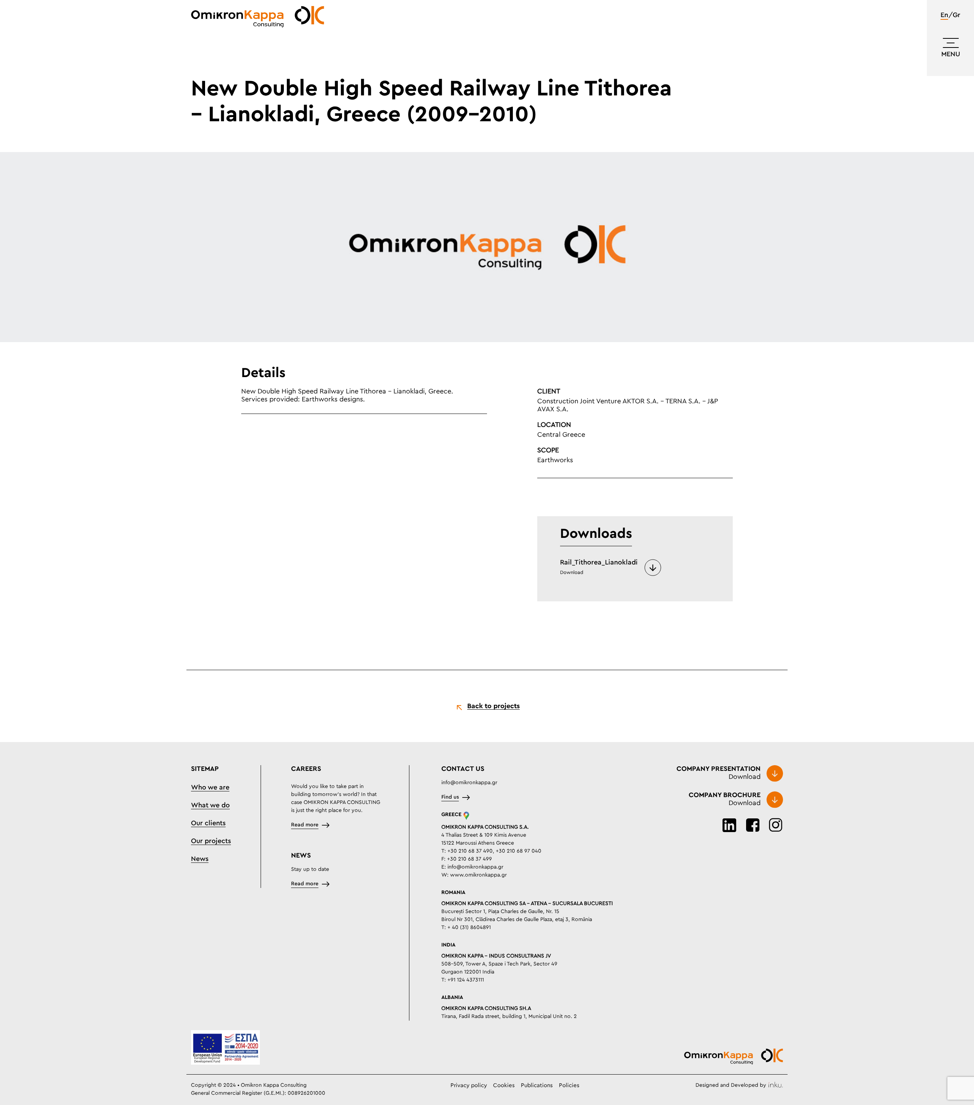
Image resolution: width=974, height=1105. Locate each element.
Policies (569, 1085)
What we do (210, 805)
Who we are (210, 787)
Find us (450, 797)
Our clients (208, 823)
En (944, 15)
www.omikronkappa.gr (478, 875)
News (199, 859)
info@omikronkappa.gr (469, 782)
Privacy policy (468, 1085)
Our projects (211, 841)
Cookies (504, 1085)
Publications (537, 1085)
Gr (956, 15)
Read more (304, 825)
